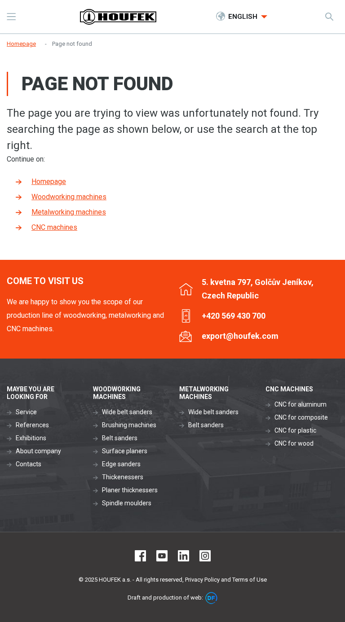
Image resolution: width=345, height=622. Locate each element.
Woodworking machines (68, 197)
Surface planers (124, 451)
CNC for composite (301, 417)
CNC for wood (294, 443)
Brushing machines (129, 425)
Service (26, 412)
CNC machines (54, 227)
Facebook (140, 555)
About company (38, 451)
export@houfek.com (240, 336)
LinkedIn (183, 555)
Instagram (205, 555)
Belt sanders (119, 438)
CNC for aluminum (300, 404)
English (243, 17)
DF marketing (211, 598)
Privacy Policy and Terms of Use (226, 579)
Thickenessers (122, 477)
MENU (11, 17)
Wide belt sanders (127, 412)
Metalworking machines (68, 212)
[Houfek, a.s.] (118, 17)
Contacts (28, 464)
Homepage (48, 181)
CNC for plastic (295, 430)
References (32, 425)
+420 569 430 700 (233, 315)
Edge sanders (121, 464)
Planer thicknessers (130, 490)
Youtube (162, 555)
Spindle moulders (126, 503)
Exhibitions (31, 438)
